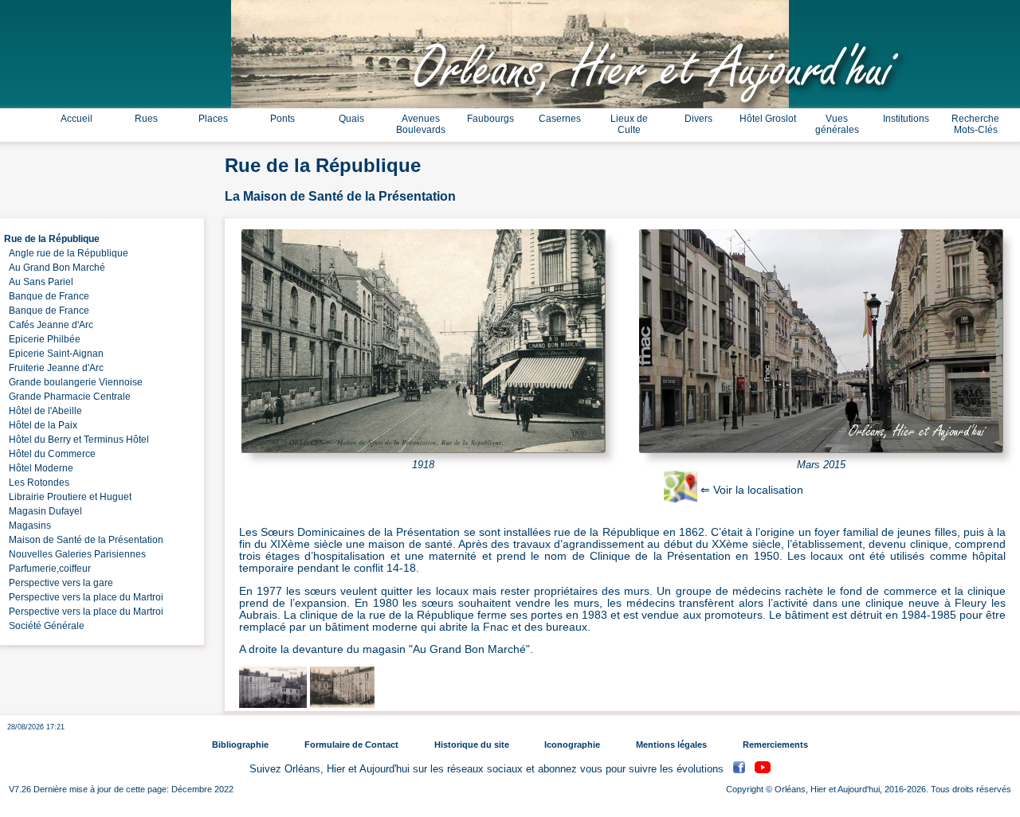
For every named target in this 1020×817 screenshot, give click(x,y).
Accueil (76, 118)
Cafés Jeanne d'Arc (48, 325)
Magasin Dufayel (43, 511)
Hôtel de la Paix (40, 425)
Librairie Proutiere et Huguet (67, 497)
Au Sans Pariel (38, 282)
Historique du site (471, 744)
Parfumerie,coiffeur (47, 568)
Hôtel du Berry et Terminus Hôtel (76, 439)
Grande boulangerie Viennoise (73, 382)
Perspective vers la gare (58, 583)
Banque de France (46, 296)
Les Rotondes (36, 482)
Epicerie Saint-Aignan (54, 353)
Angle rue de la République (66, 253)
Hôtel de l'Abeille (43, 411)
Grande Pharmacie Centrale (67, 396)
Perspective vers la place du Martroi (83, 597)
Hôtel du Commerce (50, 454)
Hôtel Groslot (768, 118)
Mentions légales (671, 744)
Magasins (27, 525)
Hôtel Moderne (38, 468)
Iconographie (572, 744)
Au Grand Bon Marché (54, 267)
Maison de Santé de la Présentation (83, 540)
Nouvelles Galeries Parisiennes (75, 554)
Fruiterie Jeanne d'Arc (54, 368)
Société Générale (44, 626)
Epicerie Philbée (42, 339)
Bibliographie (240, 744)
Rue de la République (52, 239)
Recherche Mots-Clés (975, 124)
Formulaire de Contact (351, 744)
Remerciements (775, 744)
